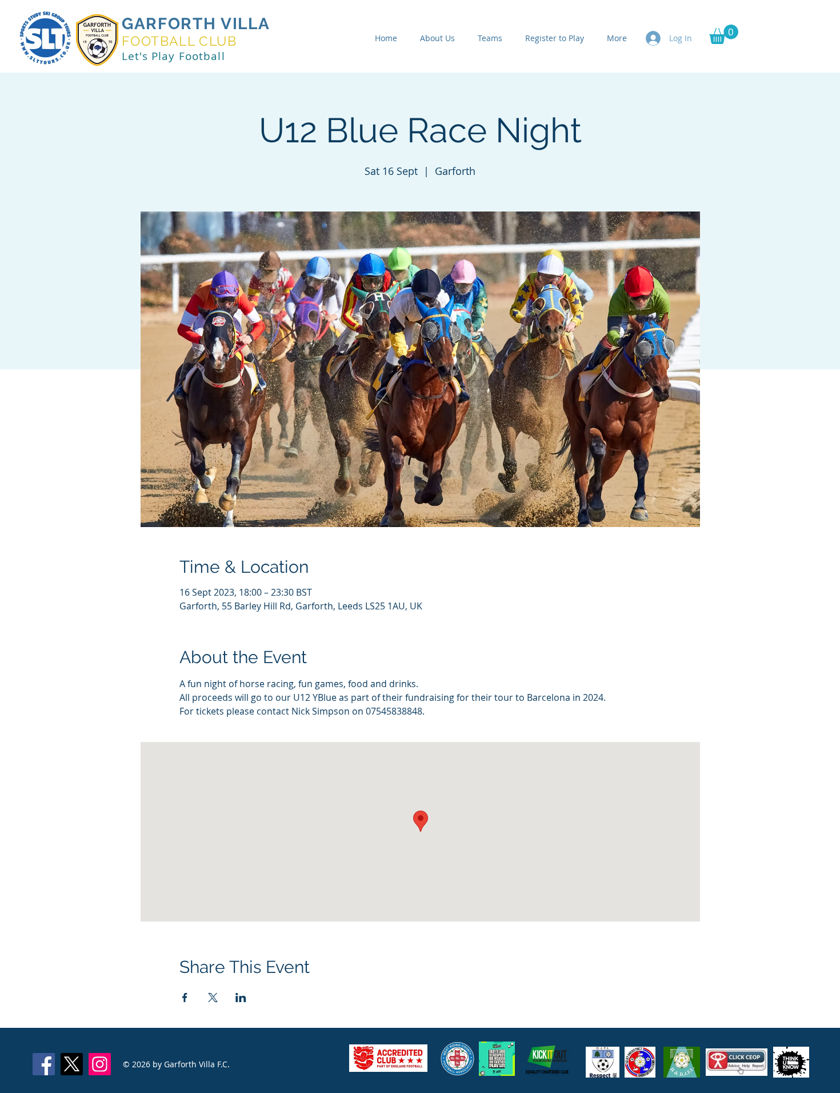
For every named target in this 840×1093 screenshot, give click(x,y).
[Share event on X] (212, 997)
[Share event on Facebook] (184, 997)
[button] (723, 34)
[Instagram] (100, 1064)
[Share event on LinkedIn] (240, 997)
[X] (72, 1064)
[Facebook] (44, 1064)
